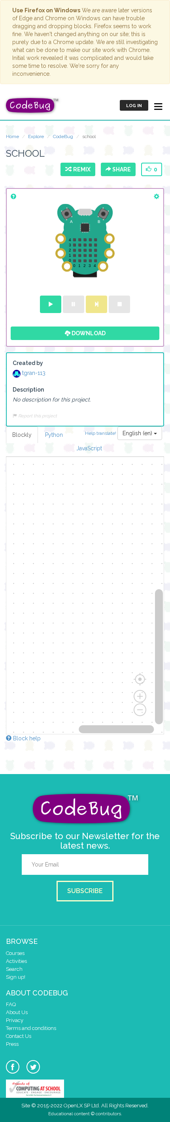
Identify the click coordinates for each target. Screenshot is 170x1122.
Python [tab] (54, 435)
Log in (134, 105)
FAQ (11, 1004)
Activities (16, 961)
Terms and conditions (31, 1028)
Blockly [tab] (22, 435)
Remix (81, 169)
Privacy (14, 1020)
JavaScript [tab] (89, 448)
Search (14, 969)
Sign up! (15, 977)
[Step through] (96, 304)
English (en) (138, 433)
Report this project (37, 416)
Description (28, 389)
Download (88, 333)
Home (12, 136)
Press (12, 1044)
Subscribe (85, 891)
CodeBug (63, 136)
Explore (36, 136)
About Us (17, 1012)
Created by (28, 363)
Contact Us (18, 1036)
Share (121, 169)
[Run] (50, 304)
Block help (26, 738)
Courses (15, 953)
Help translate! (101, 433)
